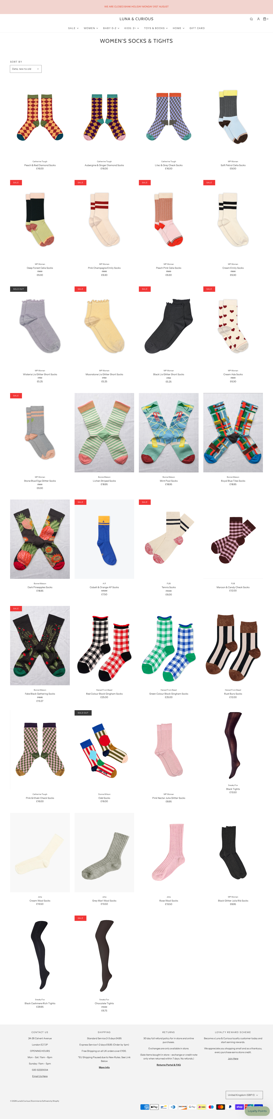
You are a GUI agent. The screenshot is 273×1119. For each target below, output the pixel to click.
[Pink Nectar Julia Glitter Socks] (169, 750)
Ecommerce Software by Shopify (45, 1101)
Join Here (233, 1058)
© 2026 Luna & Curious (20, 1101)
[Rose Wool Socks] (169, 852)
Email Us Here (40, 1076)
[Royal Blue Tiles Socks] (233, 432)
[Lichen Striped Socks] (104, 432)
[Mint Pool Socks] (169, 432)
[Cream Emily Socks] (233, 219)
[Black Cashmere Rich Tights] (40, 955)
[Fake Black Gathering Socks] (40, 645)
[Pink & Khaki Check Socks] (40, 750)
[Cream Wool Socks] (40, 852)
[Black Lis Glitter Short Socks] (169, 326)
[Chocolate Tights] (104, 955)
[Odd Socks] (104, 750)
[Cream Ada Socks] (233, 326)
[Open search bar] (251, 19)
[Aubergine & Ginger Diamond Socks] (104, 117)
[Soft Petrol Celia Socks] (233, 117)
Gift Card (197, 28)
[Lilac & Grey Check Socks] (169, 117)
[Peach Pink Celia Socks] (169, 219)
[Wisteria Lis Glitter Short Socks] (40, 326)
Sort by (16, 62)
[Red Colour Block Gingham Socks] (104, 645)
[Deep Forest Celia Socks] (40, 219)
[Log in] (258, 19)
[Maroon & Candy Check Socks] (233, 539)
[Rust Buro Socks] (233, 645)
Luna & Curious (137, 19)
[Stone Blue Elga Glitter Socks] (40, 432)
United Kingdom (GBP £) (241, 1094)
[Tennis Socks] (169, 539)
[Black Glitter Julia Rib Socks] (233, 852)
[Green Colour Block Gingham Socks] (169, 645)
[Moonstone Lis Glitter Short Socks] (104, 326)
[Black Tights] (233, 745)
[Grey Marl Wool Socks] (104, 852)
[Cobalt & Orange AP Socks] (104, 539)
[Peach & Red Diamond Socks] (40, 117)
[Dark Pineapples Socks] (40, 539)
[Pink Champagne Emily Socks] (104, 219)
